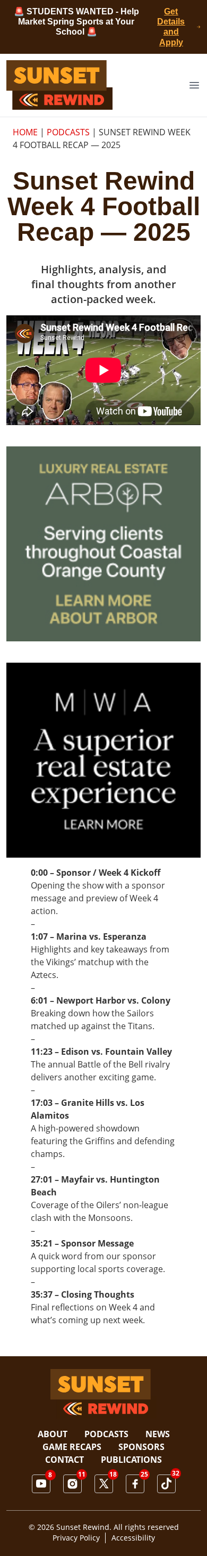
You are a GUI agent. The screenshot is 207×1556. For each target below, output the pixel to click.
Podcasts (68, 132)
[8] (41, 1483)
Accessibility (133, 1538)
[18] (104, 1483)
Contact (64, 1459)
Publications (131, 1459)
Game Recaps (71, 1447)
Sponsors (141, 1447)
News (157, 1434)
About (52, 1434)
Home (25, 132)
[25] (135, 1484)
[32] (166, 1484)
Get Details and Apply (171, 27)
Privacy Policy (76, 1538)
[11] (72, 1484)
